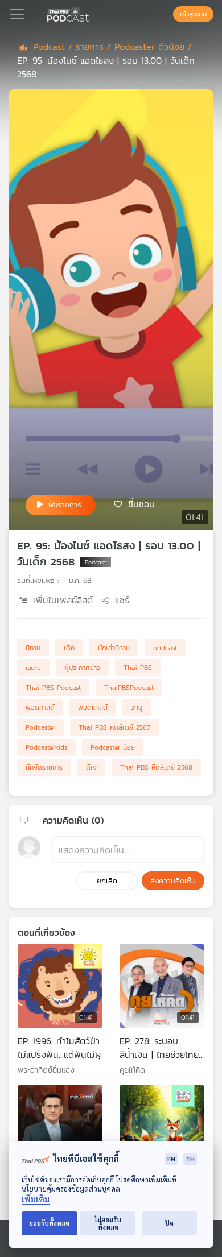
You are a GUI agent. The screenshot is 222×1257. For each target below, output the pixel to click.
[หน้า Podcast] (91, 13)
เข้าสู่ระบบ (193, 14)
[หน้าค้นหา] (167, 14)
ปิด (169, 1223)
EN (171, 1159)
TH (190, 1159)
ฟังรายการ (64, 504)
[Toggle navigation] (17, 14)
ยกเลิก (107, 880)
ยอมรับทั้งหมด (49, 1223)
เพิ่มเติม (36, 1199)
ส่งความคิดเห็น (173, 880)
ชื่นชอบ (141, 504)
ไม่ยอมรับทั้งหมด (107, 1223)
